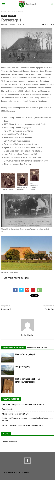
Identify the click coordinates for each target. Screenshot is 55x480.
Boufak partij (7, 409)
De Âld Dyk (49, 309)
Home (3, 11)
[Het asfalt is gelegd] (7, 357)
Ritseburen (20, 11)
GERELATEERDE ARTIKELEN (13, 347)
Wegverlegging (22, 366)
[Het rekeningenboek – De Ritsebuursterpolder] (7, 386)
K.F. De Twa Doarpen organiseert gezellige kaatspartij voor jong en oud (27, 419)
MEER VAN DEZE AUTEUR (37, 347)
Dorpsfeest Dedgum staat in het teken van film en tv (23, 404)
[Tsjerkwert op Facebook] (27, 460)
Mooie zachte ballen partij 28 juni (15, 414)
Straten (10, 11)
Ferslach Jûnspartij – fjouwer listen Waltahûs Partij (22, 425)
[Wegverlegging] (7, 370)
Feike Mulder (10, 24)
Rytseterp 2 (6, 309)
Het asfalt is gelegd (25, 354)
